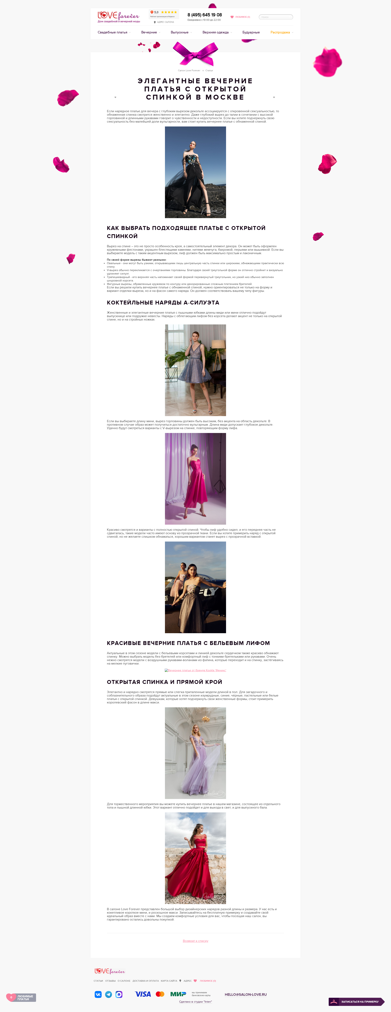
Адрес (188, 980)
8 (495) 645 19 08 (205, 14)
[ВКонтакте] (98, 994)
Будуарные (251, 32)
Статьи (98, 980)
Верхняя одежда (216, 32)
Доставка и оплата (146, 980)
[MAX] (118, 994)
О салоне (124, 980)
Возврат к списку (195, 941)
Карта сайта (169, 980)
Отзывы (110, 980)
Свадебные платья (113, 32)
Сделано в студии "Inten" (195, 1001)
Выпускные (180, 32)
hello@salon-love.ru (246, 994)
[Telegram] (108, 994)
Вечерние (149, 32)
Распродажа (281, 32)
